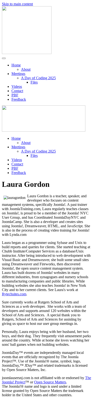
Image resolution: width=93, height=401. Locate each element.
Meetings (18, 74)
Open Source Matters (50, 382)
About (26, 69)
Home (16, 65)
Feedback (18, 99)
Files (34, 82)
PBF (14, 95)
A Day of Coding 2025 (38, 78)
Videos (16, 86)
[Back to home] (27, 53)
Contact (17, 91)
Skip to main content (17, 4)
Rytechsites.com (14, 294)
